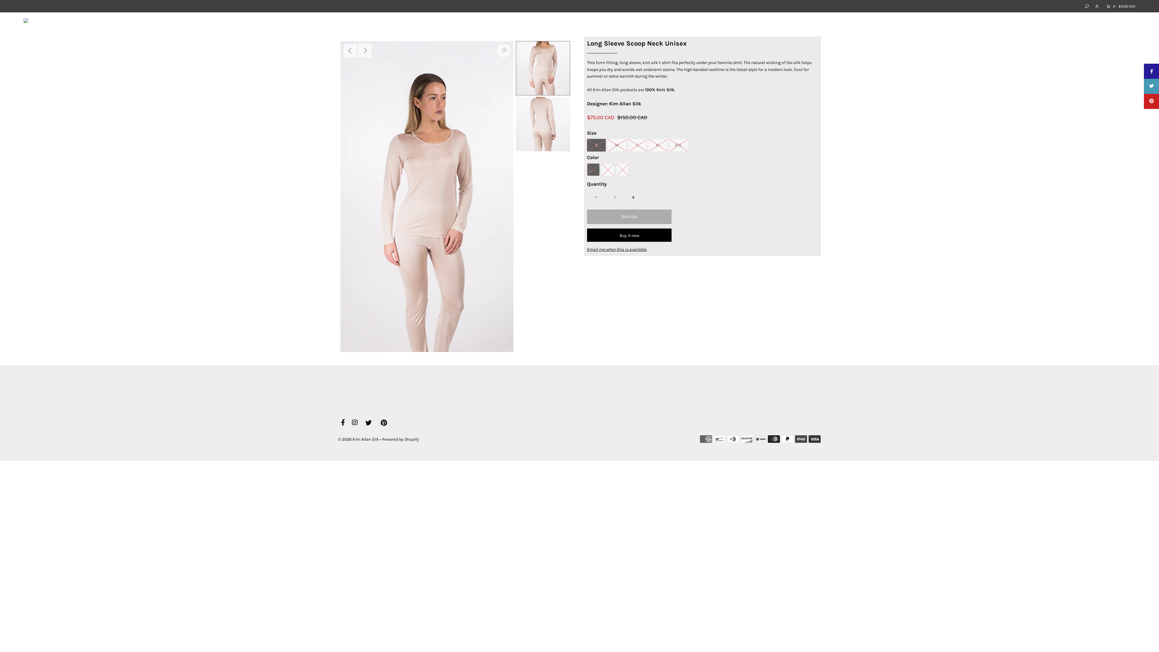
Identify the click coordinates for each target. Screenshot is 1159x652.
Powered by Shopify (400, 439)
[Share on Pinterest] (1151, 101)
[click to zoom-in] (503, 50)
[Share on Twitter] (1151, 86)
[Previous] (350, 50)
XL (658, 145)
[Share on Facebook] (1151, 71)
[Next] (365, 50)
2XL (678, 145)
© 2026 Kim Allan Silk (358, 439)
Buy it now (629, 235)
